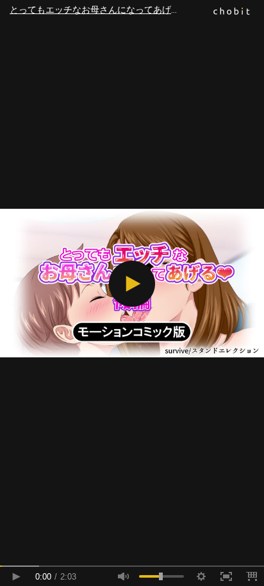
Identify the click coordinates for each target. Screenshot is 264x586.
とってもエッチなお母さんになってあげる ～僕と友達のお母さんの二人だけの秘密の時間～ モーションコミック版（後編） (137, 9)
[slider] (132, 566)
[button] (132, 284)
